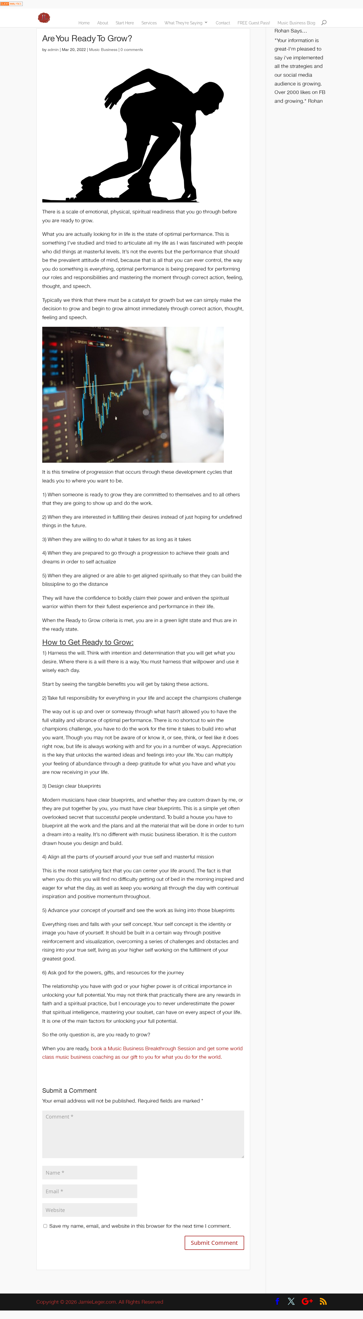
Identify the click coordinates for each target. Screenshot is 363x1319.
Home (84, 23)
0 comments (132, 49)
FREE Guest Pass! (254, 23)
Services (149, 23)
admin (53, 49)
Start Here (125, 23)
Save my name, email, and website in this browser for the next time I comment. (140, 1226)
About (102, 23)
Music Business (103, 49)
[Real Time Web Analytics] (11, 4)
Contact (223, 23)
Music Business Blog (296, 23)
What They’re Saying (183, 23)
